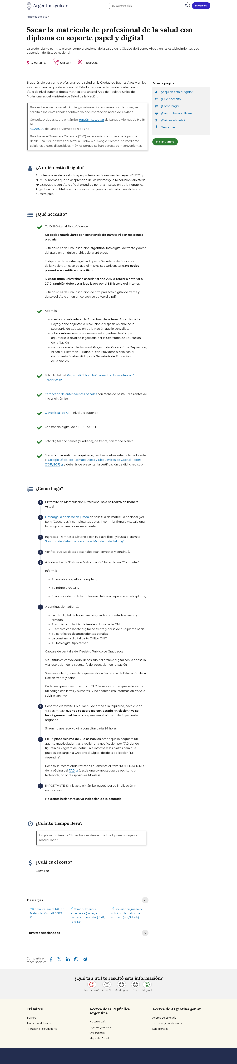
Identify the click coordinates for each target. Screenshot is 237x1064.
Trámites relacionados (43, 933)
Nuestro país (97, 1021)
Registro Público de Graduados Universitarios (99, 375)
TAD (72, 770)
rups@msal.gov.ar (91, 119)
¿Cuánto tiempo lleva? (176, 113)
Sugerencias (160, 1028)
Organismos (96, 1032)
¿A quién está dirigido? (177, 92)
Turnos (31, 1017)
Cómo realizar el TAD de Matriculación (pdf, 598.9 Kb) (47, 913)
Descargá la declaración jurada (67, 517)
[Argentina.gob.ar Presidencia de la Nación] (47, 6)
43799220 (37, 129)
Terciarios (52, 380)
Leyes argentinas (100, 1027)
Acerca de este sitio (164, 1017)
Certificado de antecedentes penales (71, 394)
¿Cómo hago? (170, 106)
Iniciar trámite (165, 141)
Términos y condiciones (167, 1023)
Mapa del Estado (99, 1038)
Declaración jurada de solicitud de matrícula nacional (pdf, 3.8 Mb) (127, 913)
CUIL (82, 427)
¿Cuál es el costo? (173, 120)
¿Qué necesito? (171, 99)
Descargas (35, 900)
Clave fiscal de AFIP (59, 413)
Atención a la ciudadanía (42, 1028)
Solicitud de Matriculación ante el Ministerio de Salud (83, 541)
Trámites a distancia (39, 1023)
